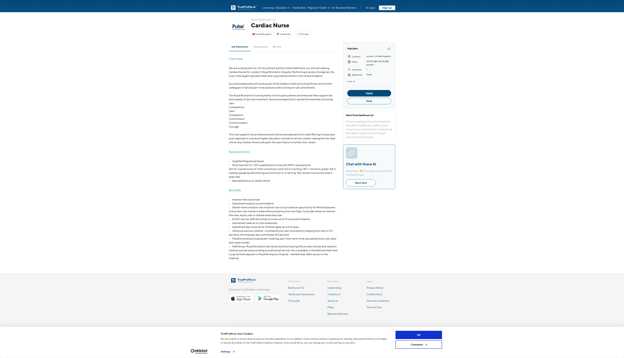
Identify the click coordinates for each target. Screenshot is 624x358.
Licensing (268, 7)
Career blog (334, 287)
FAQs (330, 307)
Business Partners (337, 313)
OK (419, 335)
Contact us (333, 294)
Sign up (387, 7)
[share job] (389, 49)
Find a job (294, 300)
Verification (299, 7)
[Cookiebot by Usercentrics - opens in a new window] (199, 351)
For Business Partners (344, 7)
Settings (225, 351)
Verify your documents (301, 294)
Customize (417, 344)
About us (332, 300)
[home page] (244, 281)
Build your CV (296, 287)
